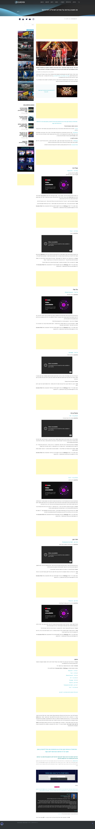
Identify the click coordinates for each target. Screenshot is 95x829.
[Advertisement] (57, 31)
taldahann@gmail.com (64, 795)
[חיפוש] (79, 2)
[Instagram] (75, 810)
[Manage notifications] (92, 823)
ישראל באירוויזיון (57, 817)
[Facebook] (76, 810)
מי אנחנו (42, 2)
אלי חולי (68, 817)
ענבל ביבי (67, 75)
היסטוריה (62, 2)
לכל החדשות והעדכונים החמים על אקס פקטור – (46, 90)
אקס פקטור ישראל (41, 817)
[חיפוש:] (29, 24)
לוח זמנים (47, 2)
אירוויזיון (74, 2)
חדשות (61, 817)
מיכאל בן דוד (63, 75)
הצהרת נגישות (25, 822)
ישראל (37, 817)
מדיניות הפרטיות (19, 822)
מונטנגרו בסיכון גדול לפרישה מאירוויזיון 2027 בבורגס (23, 118)
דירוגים (52, 2)
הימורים (56, 2)
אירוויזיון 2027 (68, 2)
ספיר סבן (49, 817)
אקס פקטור (64, 817)
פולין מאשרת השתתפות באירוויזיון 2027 (23, 142)
